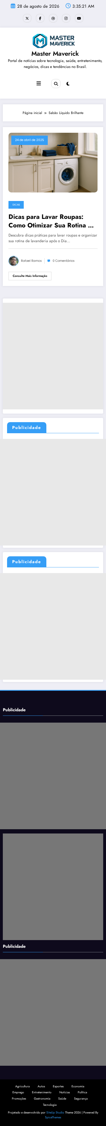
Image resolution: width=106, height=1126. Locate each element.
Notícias (64, 1092)
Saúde (62, 1098)
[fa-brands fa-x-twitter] (27, 18)
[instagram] (66, 18)
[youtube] (79, 18)
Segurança (81, 1098)
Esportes (58, 1086)
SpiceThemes (53, 1117)
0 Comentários (64, 261)
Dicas (16, 204)
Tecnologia (50, 1105)
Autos (41, 1086)
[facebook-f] (40, 18)
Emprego (18, 1092)
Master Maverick (55, 53)
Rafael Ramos (31, 261)
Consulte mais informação (30, 276)
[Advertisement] (53, 356)
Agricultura (22, 1086)
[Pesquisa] (55, 83)
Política (82, 1092)
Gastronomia (42, 1098)
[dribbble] (53, 18)
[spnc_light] (68, 84)
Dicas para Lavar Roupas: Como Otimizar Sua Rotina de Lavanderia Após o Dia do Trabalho (52, 221)
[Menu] (38, 83)
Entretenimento (41, 1092)
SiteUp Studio (55, 1112)
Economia (78, 1086)
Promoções (19, 1098)
